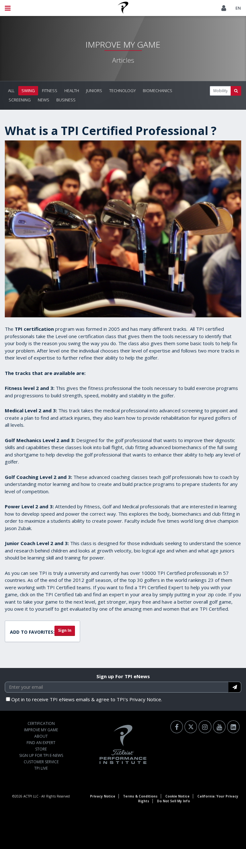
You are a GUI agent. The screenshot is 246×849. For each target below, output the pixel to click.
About (41, 736)
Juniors (94, 90)
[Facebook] (176, 726)
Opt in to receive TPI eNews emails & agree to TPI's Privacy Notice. (86, 699)
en (238, 8)
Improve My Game (41, 730)
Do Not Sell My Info (173, 801)
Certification (41, 723)
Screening (20, 100)
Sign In (64, 630)
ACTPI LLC (30, 796)
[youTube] (219, 726)
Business (66, 100)
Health (71, 90)
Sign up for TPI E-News (41, 755)
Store (41, 749)
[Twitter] (190, 726)
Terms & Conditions (140, 796)
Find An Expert (41, 742)
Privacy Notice (102, 796)
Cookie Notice (177, 796)
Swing (28, 90)
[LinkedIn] (233, 726)
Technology (122, 90)
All (11, 90)
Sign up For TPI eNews (123, 676)
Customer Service (41, 762)
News (43, 100)
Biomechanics (157, 90)
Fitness (49, 90)
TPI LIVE (41, 768)
